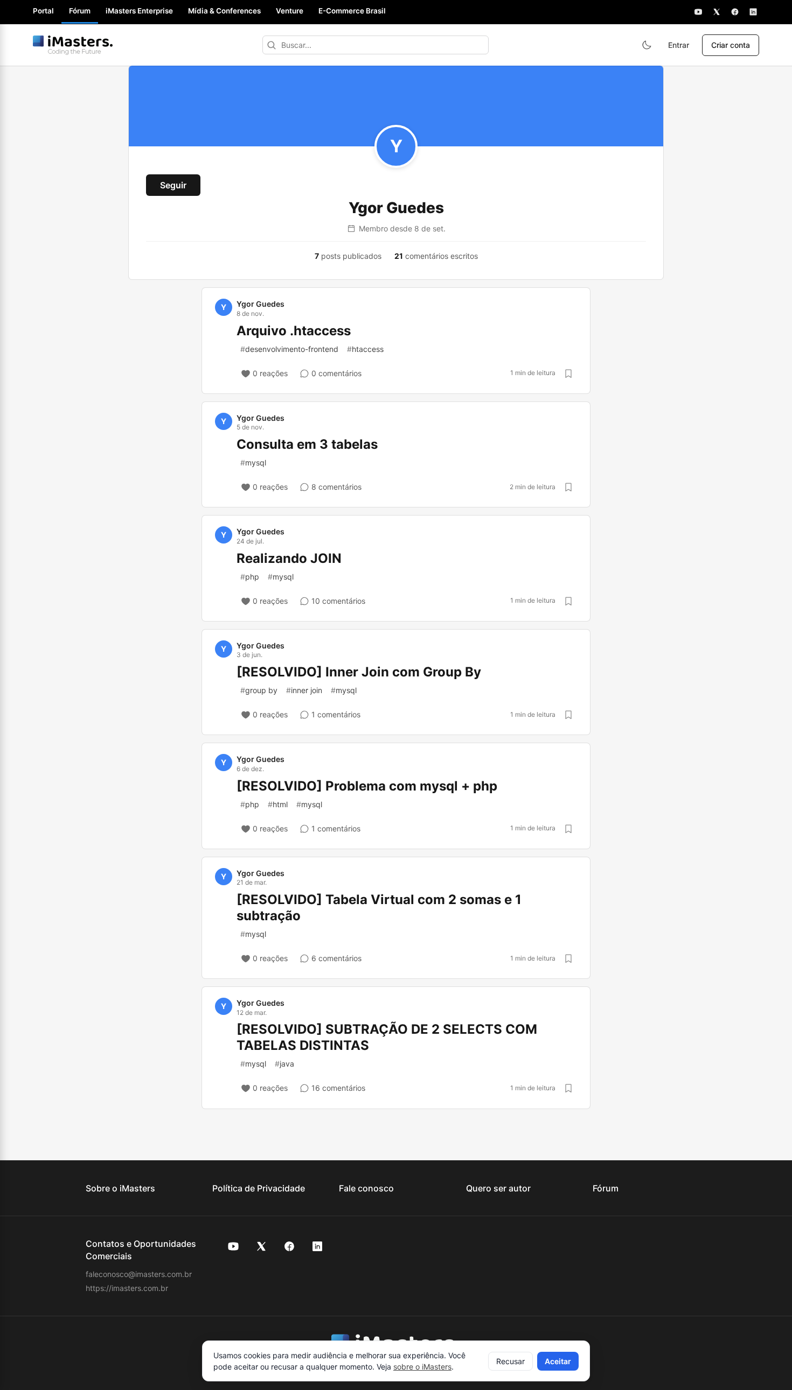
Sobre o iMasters (120, 1188)
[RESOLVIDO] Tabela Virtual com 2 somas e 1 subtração (379, 907)
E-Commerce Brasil (352, 10)
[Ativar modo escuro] (646, 45)
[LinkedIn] (753, 12)
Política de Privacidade (258, 1188)
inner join (304, 690)
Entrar (678, 45)
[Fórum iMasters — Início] (73, 45)
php (249, 576)
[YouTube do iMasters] (233, 1246)
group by (258, 690)
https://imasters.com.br (127, 1288)
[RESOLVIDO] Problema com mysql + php (367, 786)
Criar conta (730, 45)
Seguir (173, 185)
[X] (716, 12)
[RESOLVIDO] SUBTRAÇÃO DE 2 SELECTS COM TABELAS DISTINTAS (387, 1037)
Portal (43, 10)
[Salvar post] (568, 373)
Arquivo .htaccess (294, 330)
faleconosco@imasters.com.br (139, 1274)
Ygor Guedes (260, 303)
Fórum (80, 10)
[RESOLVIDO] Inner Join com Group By (359, 672)
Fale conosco (366, 1188)
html (278, 804)
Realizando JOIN (289, 558)
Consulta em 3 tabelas (307, 444)
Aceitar (558, 1361)
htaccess (365, 349)
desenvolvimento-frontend (289, 349)
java (284, 1063)
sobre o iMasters (422, 1366)
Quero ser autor (498, 1188)
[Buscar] (271, 45)
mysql (253, 462)
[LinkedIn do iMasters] (317, 1246)
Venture (289, 10)
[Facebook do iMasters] (289, 1246)
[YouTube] (698, 12)
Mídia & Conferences (224, 10)
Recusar (510, 1361)
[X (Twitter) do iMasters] (261, 1246)
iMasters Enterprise (139, 10)
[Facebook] (735, 12)
